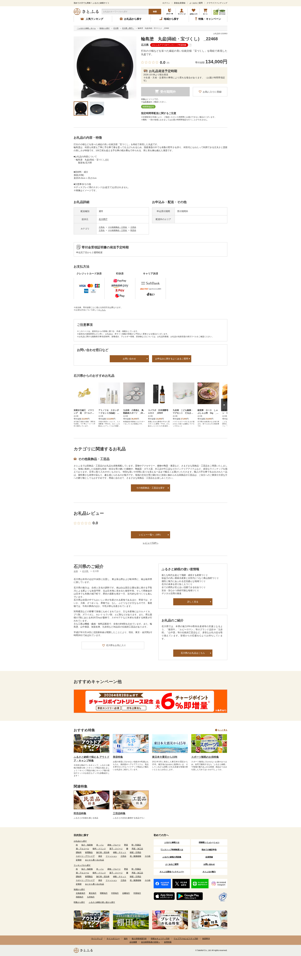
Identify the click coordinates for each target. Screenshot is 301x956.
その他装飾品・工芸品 (117, 227)
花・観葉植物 (135, 856)
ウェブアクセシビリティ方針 (186, 939)
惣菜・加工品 (137, 849)
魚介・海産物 (87, 845)
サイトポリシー (113, 939)
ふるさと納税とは (171, 842)
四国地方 (79, 897)
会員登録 (209, 857)
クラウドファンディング (217, 3)
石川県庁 (103, 219)
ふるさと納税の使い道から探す (102, 902)
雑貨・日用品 (135, 852)
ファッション (111, 856)
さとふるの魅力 (209, 872)
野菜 (126, 845)
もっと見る (222, 730)
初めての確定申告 (209, 850)
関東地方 (104, 893)
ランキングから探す (82, 865)
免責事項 (206, 939)
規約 (126, 939)
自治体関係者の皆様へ (150, 942)
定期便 (79, 860)
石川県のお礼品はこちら (193, 653)
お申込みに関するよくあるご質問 (171, 358)
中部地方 (115, 893)
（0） (168, 63)
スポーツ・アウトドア (85, 856)
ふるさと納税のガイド (170, 11)
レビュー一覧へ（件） (150, 534)
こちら (103, 310)
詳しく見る (192, 601)
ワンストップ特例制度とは (172, 850)
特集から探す (79, 902)
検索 (155, 11)
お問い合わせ (129, 358)
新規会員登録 (179, 3)
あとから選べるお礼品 (94, 860)
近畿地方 (126, 893)
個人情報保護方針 (139, 939)
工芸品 (102, 227)
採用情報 (168, 942)
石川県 (145, 44)
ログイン (166, 3)
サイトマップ (97, 939)
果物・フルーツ (114, 845)
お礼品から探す (80, 841)
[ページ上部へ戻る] (290, 935)
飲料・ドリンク (99, 849)
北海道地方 (80, 893)
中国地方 (137, 893)
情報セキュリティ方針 (160, 939)
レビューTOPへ (150, 543)
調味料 (79, 852)
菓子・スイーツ (116, 849)
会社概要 (133, 942)
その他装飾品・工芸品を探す (150, 488)
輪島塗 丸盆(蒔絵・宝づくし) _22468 (179, 39)
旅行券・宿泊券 (102, 852)
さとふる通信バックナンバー (172, 872)
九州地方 (91, 897)
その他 (147, 856)
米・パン (100, 845)
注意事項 (146, 102)
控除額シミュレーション (209, 842)
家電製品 (89, 852)
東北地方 (92, 893)
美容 (100, 856)
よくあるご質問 (196, 3)
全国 (76, 571)
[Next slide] (224, 405)
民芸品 (133, 230)
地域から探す (79, 889)
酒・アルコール (82, 849)
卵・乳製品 (136, 845)
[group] (105, 67)
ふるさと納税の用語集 (171, 857)
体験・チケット (119, 852)
